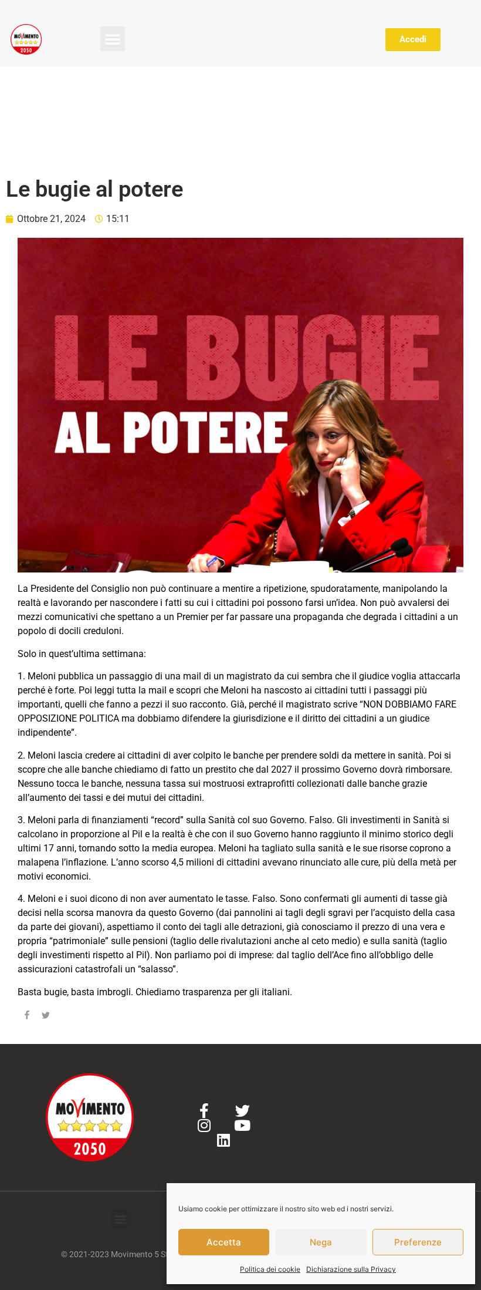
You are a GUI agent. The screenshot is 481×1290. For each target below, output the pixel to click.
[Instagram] (204, 1125)
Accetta (223, 1242)
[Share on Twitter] (45, 1017)
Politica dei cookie (270, 1269)
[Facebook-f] (204, 1110)
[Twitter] (242, 1110)
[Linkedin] (223, 1140)
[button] (112, 38)
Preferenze (418, 1242)
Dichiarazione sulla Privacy (351, 1269)
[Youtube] (242, 1125)
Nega (321, 1242)
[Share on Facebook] (27, 1017)
